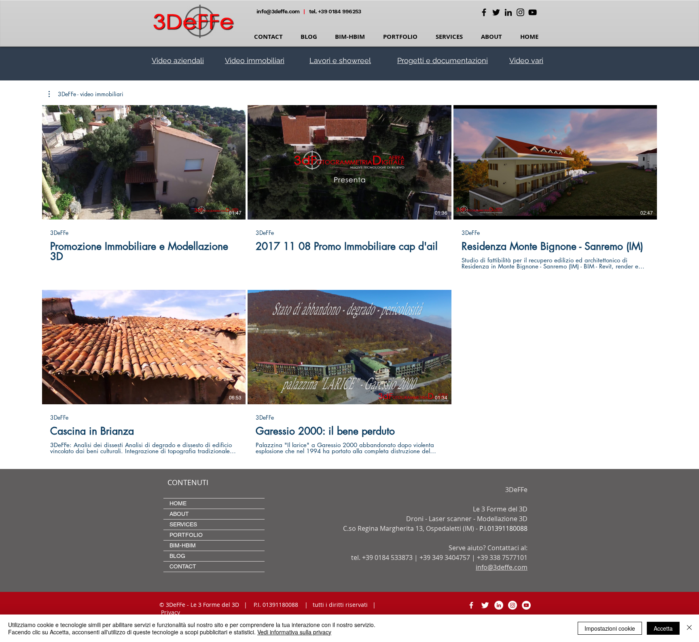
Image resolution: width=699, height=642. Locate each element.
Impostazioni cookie (610, 628)
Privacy (170, 612)
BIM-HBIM (182, 545)
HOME (177, 503)
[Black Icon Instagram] (520, 12)
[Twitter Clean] (485, 605)
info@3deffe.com (278, 11)
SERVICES (183, 524)
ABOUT (179, 514)
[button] (86, 94)
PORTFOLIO (186, 535)
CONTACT (182, 566)
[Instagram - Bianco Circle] (512, 605)
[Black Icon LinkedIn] (508, 12)
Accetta (663, 628)
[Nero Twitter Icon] (496, 12)
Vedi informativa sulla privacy (294, 632)
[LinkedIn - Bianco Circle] (498, 605)
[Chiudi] (689, 628)
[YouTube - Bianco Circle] (526, 605)
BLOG (177, 556)
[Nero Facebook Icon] (484, 12)
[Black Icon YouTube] (532, 12)
